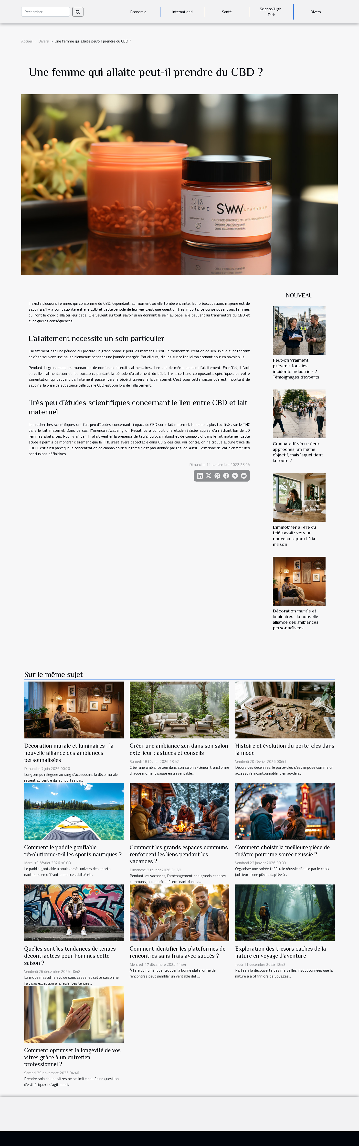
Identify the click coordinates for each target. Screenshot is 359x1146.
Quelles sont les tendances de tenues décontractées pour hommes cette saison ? (70, 955)
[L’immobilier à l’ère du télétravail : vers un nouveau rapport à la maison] (299, 497)
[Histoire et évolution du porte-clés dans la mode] (285, 710)
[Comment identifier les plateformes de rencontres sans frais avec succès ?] (179, 912)
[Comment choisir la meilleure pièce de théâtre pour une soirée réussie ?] (285, 811)
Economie (138, 12)
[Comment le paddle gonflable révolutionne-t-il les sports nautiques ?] (74, 811)
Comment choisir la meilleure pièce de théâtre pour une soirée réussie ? (282, 851)
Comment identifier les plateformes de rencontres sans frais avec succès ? (177, 952)
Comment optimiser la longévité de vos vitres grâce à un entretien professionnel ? (72, 1057)
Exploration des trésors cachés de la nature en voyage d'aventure (280, 952)
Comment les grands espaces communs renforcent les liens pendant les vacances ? (179, 854)
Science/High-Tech (271, 12)
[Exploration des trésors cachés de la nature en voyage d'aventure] (285, 912)
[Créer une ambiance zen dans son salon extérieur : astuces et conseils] (179, 710)
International (182, 12)
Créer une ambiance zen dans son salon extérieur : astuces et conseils (179, 749)
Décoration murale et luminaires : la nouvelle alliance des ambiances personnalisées (69, 752)
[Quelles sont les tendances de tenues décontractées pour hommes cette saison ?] (74, 912)
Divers (315, 12)
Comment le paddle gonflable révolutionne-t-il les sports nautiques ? (73, 851)
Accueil (26, 41)
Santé (227, 12)
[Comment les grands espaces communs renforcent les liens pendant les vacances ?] (179, 811)
